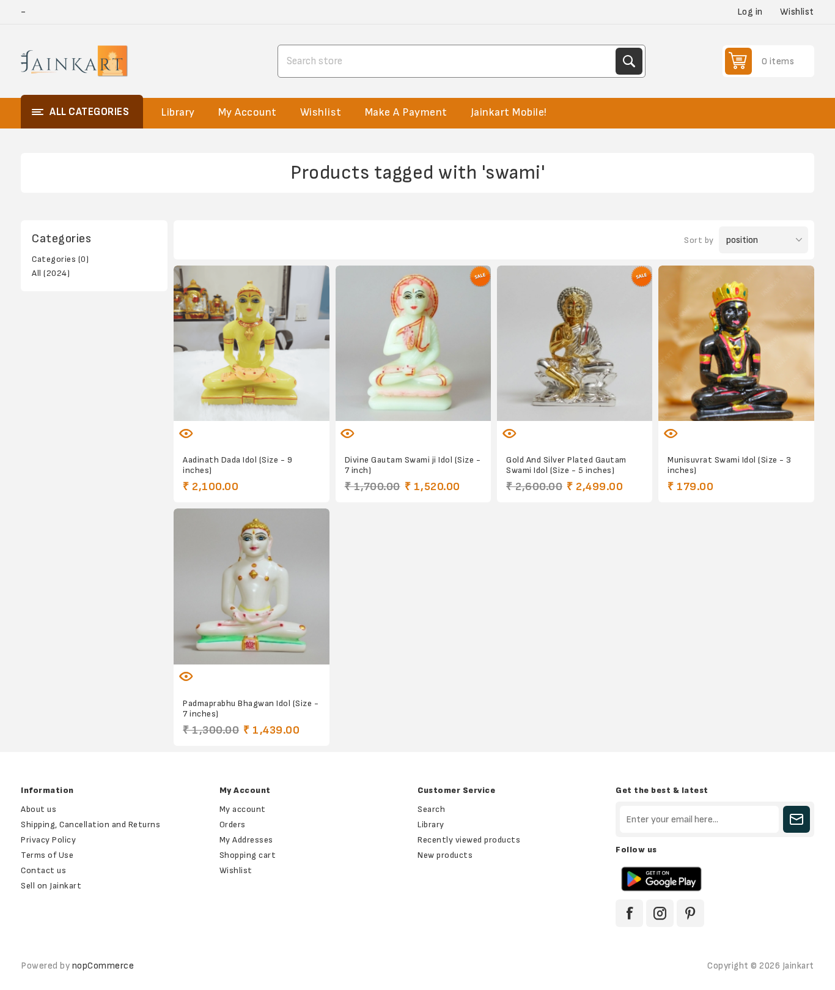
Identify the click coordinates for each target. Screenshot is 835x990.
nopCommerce (103, 966)
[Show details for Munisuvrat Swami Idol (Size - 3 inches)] (736, 343)
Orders (232, 824)
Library (431, 824)
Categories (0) (60, 259)
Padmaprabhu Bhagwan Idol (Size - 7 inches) (250, 708)
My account (242, 809)
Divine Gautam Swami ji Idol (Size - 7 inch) (413, 465)
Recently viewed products (469, 840)
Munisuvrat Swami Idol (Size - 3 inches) (730, 465)
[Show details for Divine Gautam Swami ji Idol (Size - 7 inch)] (413, 343)
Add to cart (290, 426)
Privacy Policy (48, 840)
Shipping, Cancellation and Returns (90, 824)
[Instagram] (660, 913)
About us (38, 809)
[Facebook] (629, 913)
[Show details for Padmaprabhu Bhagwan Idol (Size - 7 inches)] (251, 586)
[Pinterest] (690, 913)
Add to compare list (238, 426)
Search (629, 61)
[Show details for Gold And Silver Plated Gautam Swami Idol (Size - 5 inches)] (574, 343)
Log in (750, 12)
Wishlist (235, 870)
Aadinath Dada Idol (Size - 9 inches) (237, 465)
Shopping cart (247, 855)
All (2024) (51, 273)
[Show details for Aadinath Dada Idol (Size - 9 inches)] (251, 343)
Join (796, 819)
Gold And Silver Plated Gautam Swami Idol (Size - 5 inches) (566, 465)
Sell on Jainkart (51, 885)
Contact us (43, 870)
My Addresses (246, 840)
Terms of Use (47, 855)
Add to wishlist (212, 426)
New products (445, 855)
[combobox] (448, 61)
